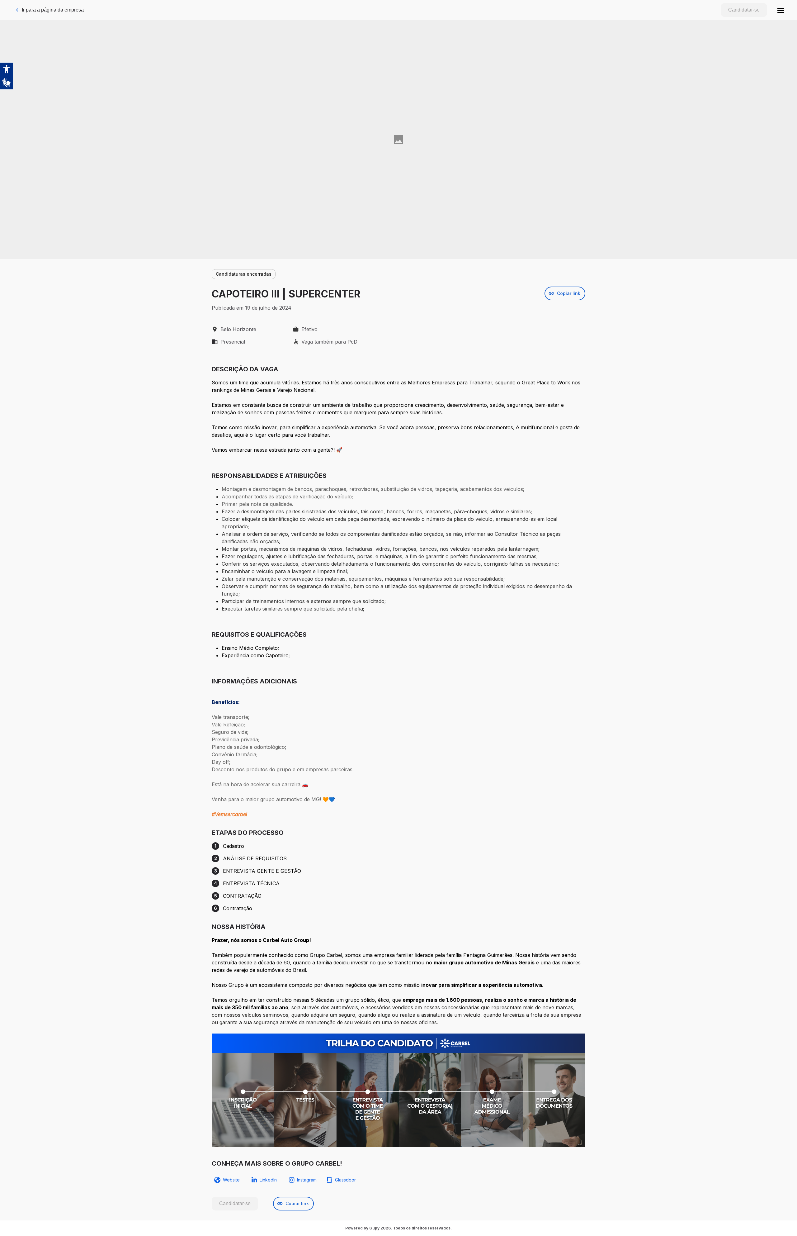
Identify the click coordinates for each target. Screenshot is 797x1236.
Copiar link (568, 293)
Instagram (307, 1179)
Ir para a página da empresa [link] (53, 9)
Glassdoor (345, 1179)
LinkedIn (268, 1179)
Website (231, 1179)
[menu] (781, 10)
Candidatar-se (744, 9)
